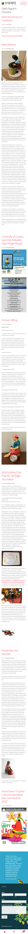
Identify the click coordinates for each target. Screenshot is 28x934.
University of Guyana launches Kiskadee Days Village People (13, 240)
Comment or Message (7, 905)
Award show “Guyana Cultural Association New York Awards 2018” (13, 796)
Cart (21, 931)
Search (14, 931)
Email (3, 899)
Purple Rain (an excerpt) (10, 652)
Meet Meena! (9, 44)
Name (3, 892)
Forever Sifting (9, 320)
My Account (4, 931)
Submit (4, 917)
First (2, 896)
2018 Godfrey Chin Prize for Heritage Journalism (11, 476)
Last (15, 896)
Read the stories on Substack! (12, 18)
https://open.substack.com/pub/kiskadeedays (12, 35)
